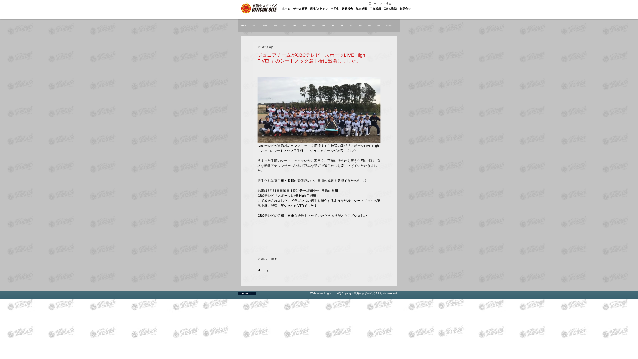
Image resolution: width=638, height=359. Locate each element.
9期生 (333, 25)
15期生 (275, 25)
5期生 (369, 25)
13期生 (294, 25)
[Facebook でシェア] (259, 270)
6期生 (360, 25)
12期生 (304, 25)
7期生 (351, 25)
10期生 (323, 25)
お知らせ (255, 25)
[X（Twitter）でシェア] (267, 270)
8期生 (342, 25)
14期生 (284, 25)
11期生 (313, 25)
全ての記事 (243, 25)
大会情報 (265, 25)
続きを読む (388, 25)
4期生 (378, 25)
